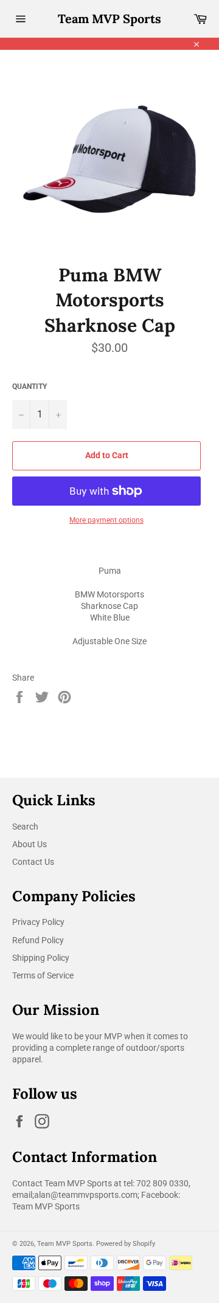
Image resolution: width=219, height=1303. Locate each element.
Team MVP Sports (109, 18)
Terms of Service (43, 975)
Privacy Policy (38, 922)
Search (25, 826)
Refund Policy (38, 940)
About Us (29, 844)
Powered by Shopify (125, 1244)
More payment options (106, 520)
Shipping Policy (40, 958)
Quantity (29, 386)
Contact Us (33, 862)
